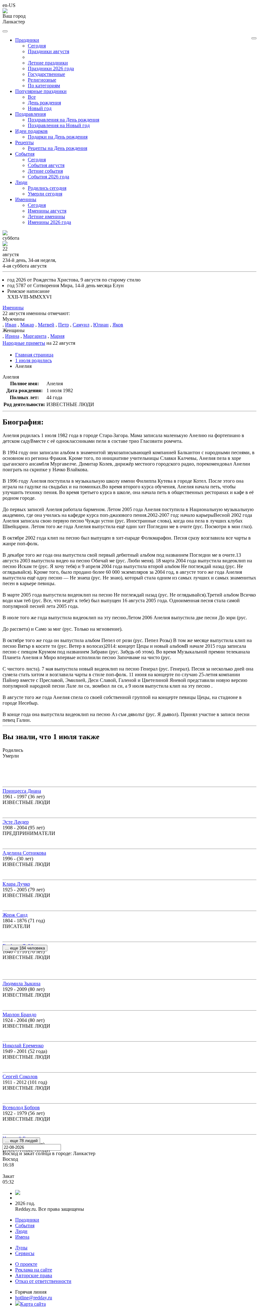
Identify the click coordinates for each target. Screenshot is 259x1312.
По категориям (44, 85)
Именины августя (47, 211)
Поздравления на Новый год (59, 125)
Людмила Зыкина (21, 983)
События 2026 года (48, 176)
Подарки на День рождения (57, 136)
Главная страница (34, 354)
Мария (57, 336)
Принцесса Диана (22, 791)
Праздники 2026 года (51, 68)
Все (32, 97)
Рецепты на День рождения (57, 148)
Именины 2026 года (49, 222)
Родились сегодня (47, 188)
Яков (117, 324)
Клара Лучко (16, 884)
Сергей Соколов (20, 1076)
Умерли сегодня (45, 193)
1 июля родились (33, 360)
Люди (21, 1231)
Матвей (46, 324)
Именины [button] (25, 199)
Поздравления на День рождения (63, 119)
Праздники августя (48, 51)
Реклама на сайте (33, 1269)
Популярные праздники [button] (41, 91)
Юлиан (101, 324)
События (24, 1225)
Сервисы (24, 1253)
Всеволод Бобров (21, 1107)
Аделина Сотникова (24, 853)
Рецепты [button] (24, 142)
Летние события (45, 171)
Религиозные (42, 80)
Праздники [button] (27, 40)
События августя (46, 165)
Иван (10, 324)
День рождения (44, 102)
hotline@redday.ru (33, 1297)
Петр (63, 324)
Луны (21, 1247)
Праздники (27, 1219)
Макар (27, 324)
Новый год (39, 108)
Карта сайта (33, 1304)
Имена (22, 1237)
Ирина (12, 336)
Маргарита (34, 336)
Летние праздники (48, 62)
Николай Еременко (23, 1045)
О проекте (26, 1264)
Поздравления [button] (30, 114)
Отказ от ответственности (43, 1281)
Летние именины (46, 216)
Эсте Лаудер (16, 822)
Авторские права (33, 1275)
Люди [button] (21, 182)
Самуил (81, 324)
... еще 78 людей (21, 1140)
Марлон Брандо (19, 1014)
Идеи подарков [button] (31, 131)
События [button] (24, 154)
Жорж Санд (15, 915)
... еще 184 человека (25, 948)
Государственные (46, 74)
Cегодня (37, 45)
